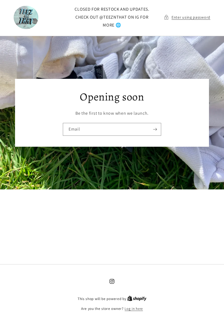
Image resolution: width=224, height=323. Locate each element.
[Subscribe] (155, 129)
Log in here (134, 308)
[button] (187, 17)
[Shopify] (136, 298)
